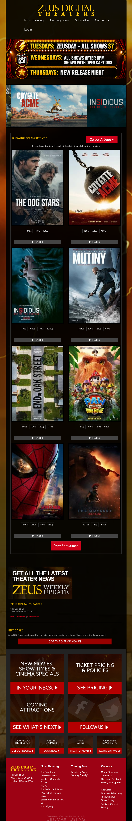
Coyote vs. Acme (49, 775)
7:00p (41, 426)
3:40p (33, 524)
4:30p (90, 328)
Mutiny (44, 785)
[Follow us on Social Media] (95, 713)
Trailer (38, 241)
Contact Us (33, 616)
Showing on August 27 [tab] (29, 138)
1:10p (82, 426)
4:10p (29, 231)
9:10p (106, 426)
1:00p (24, 426)
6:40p (42, 524)
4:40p (32, 328)
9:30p (103, 231)
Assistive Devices (109, 803)
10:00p (50, 328)
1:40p (24, 328)
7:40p (41, 328)
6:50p (103, 524)
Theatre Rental (108, 796)
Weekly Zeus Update (111, 782)
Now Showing (34, 20)
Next (121, 106)
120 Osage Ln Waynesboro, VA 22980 (21, 776)
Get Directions (17, 616)
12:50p (86, 524)
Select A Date (101, 139)
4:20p (86, 231)
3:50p (95, 524)
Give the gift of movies (65, 641)
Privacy (104, 807)
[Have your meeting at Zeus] (51, 745)
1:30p (81, 328)
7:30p (98, 328)
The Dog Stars (48, 771)
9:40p (45, 231)
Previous (10, 106)
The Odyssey (47, 806)
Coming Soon (59, 20)
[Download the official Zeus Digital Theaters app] (22, 745)
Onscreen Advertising (111, 793)
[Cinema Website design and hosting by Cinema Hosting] (66, 817)
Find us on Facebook (111, 779)
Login (28, 29)
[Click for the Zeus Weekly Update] (65, 583)
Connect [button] (101, 20)
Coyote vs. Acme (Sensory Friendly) (79, 773)
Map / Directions (109, 771)
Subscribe (82, 20)
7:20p (94, 231)
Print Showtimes (66, 545)
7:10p (37, 231)
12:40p (25, 524)
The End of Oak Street (52, 789)
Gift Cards (106, 789)
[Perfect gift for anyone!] (80, 745)
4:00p (33, 426)
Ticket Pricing (107, 800)
